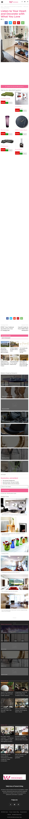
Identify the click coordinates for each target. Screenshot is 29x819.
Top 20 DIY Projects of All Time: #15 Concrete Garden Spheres (7, 694)
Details (10, 102)
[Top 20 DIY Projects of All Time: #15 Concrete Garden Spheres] (7, 686)
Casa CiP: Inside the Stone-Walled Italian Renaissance (23, 328)
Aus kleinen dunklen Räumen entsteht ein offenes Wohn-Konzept (21, 738)
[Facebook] (22, 2)
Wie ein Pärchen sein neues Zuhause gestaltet (21, 756)
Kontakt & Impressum (16, 814)
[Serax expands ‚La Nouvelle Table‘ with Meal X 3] (7, 702)
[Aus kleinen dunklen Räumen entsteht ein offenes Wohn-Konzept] (21, 730)
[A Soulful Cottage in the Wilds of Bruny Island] (14, 344)
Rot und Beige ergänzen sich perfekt (10, 591)
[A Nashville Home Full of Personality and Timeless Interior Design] (21, 686)
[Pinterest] (27, 2)
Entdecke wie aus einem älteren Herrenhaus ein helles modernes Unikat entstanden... (6, 758)
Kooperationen (23, 812)
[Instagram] (25, 2)
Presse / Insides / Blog (14, 812)
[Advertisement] (14, 73)
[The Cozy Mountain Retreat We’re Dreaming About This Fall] (24, 344)
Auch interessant (6, 338)
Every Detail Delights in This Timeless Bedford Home (14, 363)
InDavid (9, 814)
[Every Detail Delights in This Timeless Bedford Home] (14, 358)
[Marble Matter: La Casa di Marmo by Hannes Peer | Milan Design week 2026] (24, 358)
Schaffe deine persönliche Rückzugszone (10, 572)
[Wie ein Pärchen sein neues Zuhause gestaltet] (21, 748)
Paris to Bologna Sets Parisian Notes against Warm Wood (21, 710)
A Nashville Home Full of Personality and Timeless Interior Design (21, 694)
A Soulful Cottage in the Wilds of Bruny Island (14, 349)
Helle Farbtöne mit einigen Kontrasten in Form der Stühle (14, 514)
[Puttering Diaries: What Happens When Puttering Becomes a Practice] (5, 358)
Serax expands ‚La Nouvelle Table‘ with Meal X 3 (6, 710)
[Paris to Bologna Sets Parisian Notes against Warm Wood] (21, 702)
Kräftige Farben (5, 553)
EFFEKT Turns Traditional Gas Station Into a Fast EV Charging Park (7, 328)
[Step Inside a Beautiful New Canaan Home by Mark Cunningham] (5, 344)
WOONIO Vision (4, 812)
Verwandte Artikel (6, 335)
